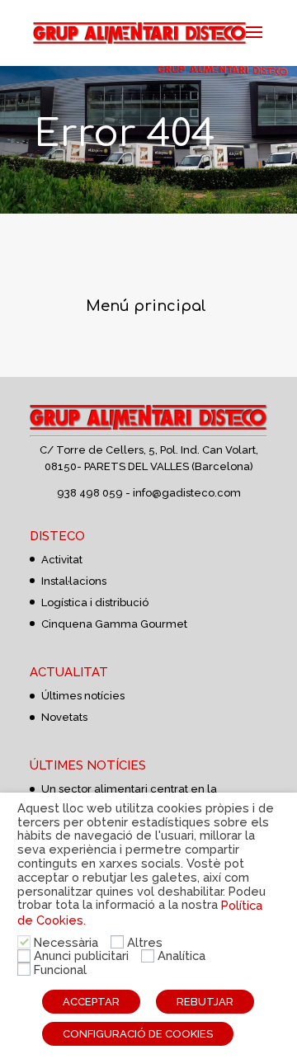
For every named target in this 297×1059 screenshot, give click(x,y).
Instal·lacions (73, 581)
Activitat (61, 559)
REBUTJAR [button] (205, 1001)
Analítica (181, 955)
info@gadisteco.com (187, 493)
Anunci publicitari (81, 955)
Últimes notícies (83, 696)
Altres (145, 942)
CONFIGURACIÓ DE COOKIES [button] (138, 1034)
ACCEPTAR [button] (91, 1001)
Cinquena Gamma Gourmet (114, 624)
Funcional (60, 970)
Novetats (64, 717)
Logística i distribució (94, 602)
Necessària (66, 942)
